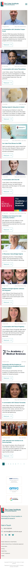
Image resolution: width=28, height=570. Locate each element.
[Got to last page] (24, 464)
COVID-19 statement (5, 553)
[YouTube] (9, 535)
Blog (16, 26)
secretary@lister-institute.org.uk (13, 531)
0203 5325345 (8, 528)
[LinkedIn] (6, 535)
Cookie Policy (4, 551)
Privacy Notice (4, 546)
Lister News (21, 104)
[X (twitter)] (2, 535)
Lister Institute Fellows (21, 26)
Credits (2, 555)
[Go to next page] (20, 464)
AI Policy (3, 548)
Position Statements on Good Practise (8, 541)
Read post (6, 45)
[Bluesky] (13, 535)
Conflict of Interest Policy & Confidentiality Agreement (12, 544)
